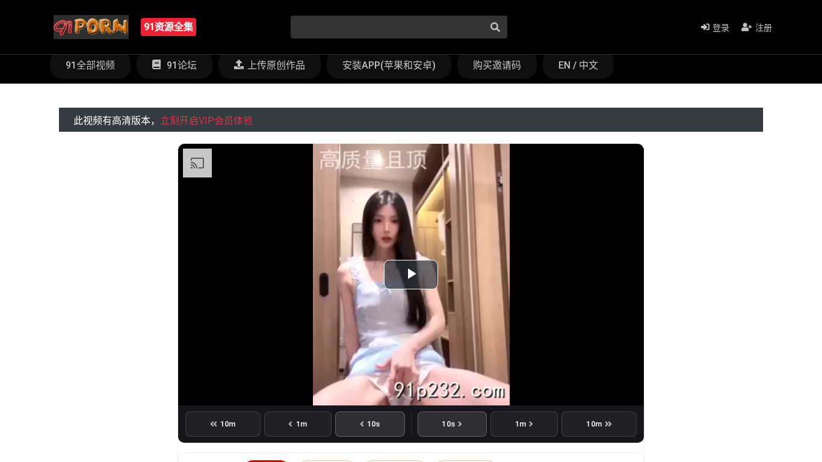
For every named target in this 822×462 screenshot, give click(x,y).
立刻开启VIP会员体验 (206, 120)
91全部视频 (90, 65)
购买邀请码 (497, 65)
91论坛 (180, 65)
